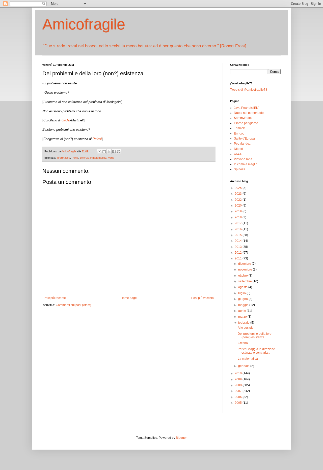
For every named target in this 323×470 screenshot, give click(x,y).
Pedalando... (242, 143)
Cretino (243, 343)
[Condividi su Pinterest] (118, 151)
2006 (239, 397)
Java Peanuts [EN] (246, 108)
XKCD (238, 154)
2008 (239, 385)
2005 (239, 403)
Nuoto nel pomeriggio (249, 113)
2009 (239, 379)
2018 (239, 217)
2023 (239, 193)
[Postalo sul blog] (104, 151)
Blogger (181, 438)
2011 (239, 258)
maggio (243, 305)
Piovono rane (243, 159)
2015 (239, 235)
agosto (243, 287)
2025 (239, 188)
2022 (239, 200)
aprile (242, 311)
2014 (239, 241)
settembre (245, 281)
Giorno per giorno (246, 123)
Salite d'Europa (244, 138)
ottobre (243, 275)
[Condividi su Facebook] (113, 151)
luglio (242, 293)
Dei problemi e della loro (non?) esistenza (255, 335)
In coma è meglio (245, 164)
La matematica (248, 358)
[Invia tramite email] (99, 151)
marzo (243, 316)
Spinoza (239, 169)
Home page (129, 298)
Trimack (239, 128)
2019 (239, 211)
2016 (239, 229)
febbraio (244, 322)
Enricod (239, 133)
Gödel (66, 120)
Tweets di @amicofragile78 (248, 89)
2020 (239, 205)
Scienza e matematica (92, 157)
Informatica (63, 157)
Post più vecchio (202, 298)
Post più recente (55, 298)
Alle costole (246, 327)
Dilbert (238, 149)
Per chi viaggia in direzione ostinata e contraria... (256, 350)
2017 (239, 223)
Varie (111, 157)
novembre (245, 269)
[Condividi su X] (109, 151)
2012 (239, 252)
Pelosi (97, 139)
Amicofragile (83, 24)
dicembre (245, 263)
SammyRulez (243, 118)
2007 (239, 391)
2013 (239, 247)
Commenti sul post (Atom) (73, 305)
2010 (239, 373)
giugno (243, 299)
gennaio (244, 366)
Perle (75, 157)
